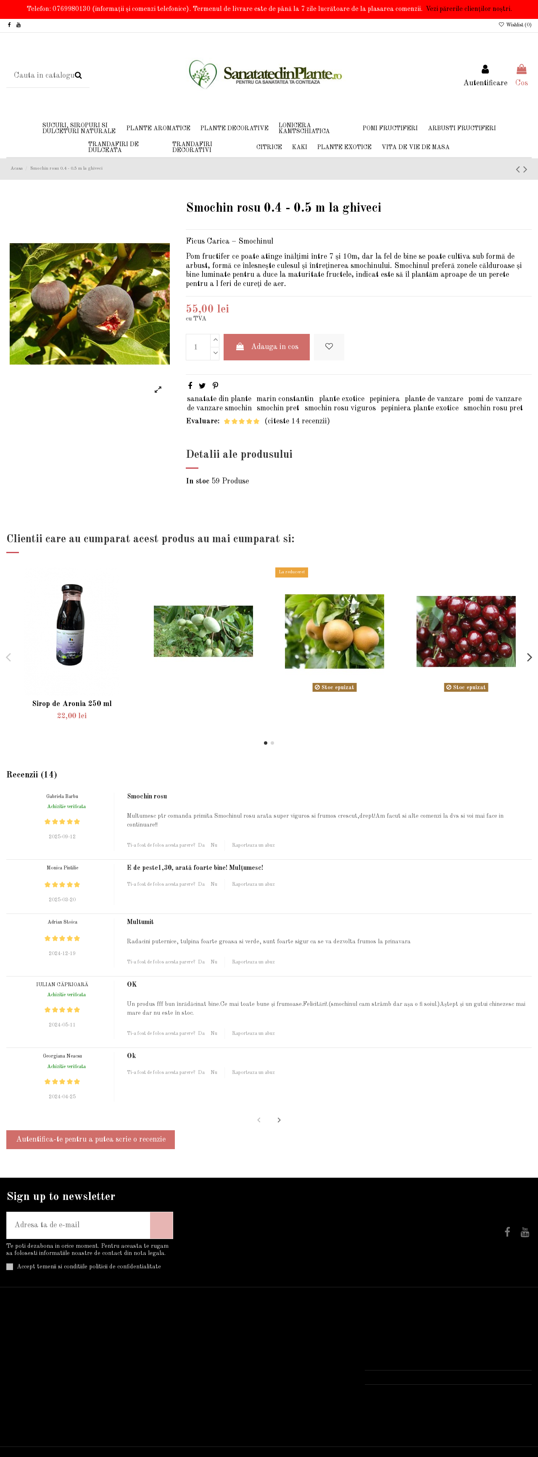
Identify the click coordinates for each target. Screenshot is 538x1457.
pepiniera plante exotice (420, 408)
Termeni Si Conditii (43, 1356)
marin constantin (285, 399)
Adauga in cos (274, 347)
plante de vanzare (434, 399)
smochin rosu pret (493, 408)
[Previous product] (519, 170)
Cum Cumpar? (35, 1344)
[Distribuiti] (190, 386)
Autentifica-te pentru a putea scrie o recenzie (91, 1139)
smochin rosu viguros (340, 408)
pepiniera (384, 399)
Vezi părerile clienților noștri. (469, 9)
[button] (279, 1120)
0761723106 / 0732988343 (423, 1377)
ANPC (22, 1416)
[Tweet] (202, 386)
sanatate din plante (219, 399)
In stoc (197, 481)
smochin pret (278, 408)
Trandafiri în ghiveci (225, 1332)
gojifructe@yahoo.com (414, 1391)
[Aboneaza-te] (161, 1225)
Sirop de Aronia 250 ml (72, 704)
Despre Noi (29, 1380)
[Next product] (525, 170)
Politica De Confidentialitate (58, 1368)
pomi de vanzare (495, 399)
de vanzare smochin (219, 408)
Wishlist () (518, 25)
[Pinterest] (215, 386)
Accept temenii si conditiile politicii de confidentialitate (89, 1267)
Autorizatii (29, 1392)
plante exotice (341, 399)
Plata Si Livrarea (41, 1332)
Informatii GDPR (40, 1404)
